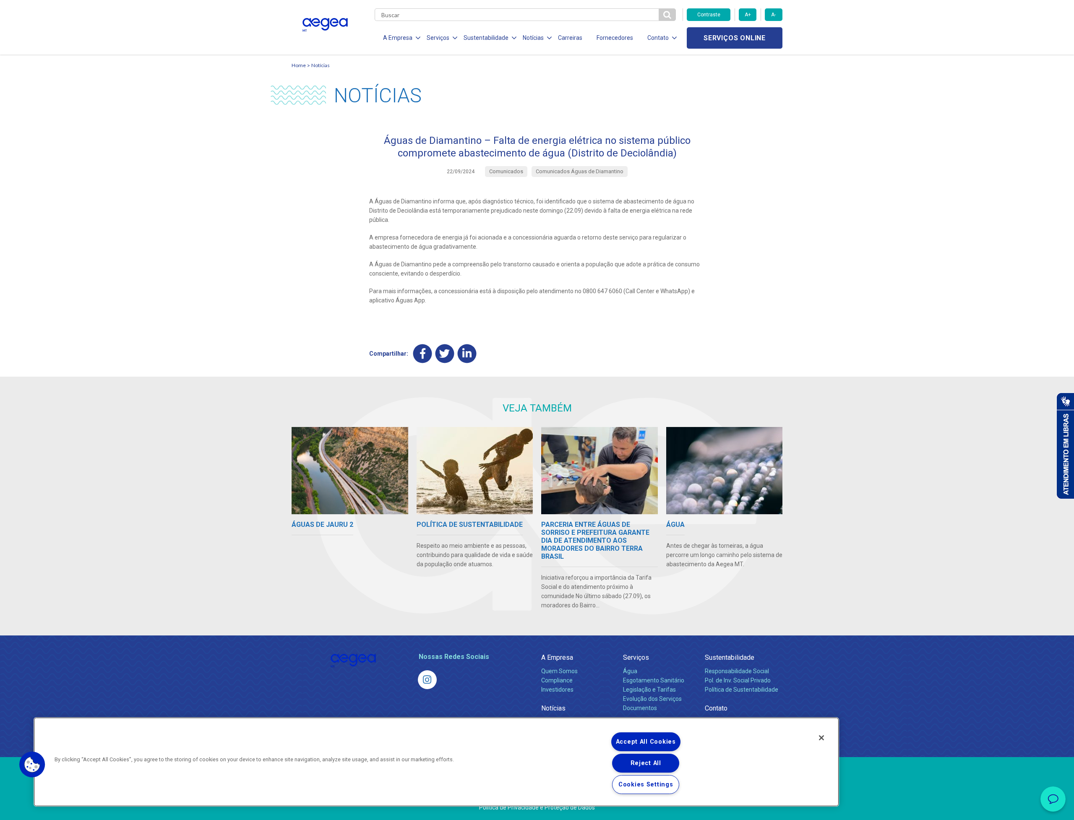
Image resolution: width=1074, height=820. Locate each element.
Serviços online (735, 38)
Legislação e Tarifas (649, 689)
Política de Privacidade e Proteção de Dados (537, 807)
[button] (32, 764)
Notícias (320, 65)
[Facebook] (422, 353)
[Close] (821, 738)
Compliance (557, 680)
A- (773, 15)
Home (299, 65)
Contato (716, 708)
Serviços (636, 657)
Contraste (708, 15)
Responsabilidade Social (737, 671)
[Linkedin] (467, 353)
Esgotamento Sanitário (653, 680)
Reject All (646, 763)
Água (630, 671)
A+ (748, 15)
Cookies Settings (645, 784)
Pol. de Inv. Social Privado (738, 680)
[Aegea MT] (427, 679)
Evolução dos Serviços (652, 698)
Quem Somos (559, 671)
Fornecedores (615, 37)
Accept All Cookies (646, 741)
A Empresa (557, 657)
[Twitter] (444, 353)
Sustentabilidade (729, 657)
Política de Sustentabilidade (741, 689)
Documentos (640, 708)
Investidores (557, 689)
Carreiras (570, 37)
